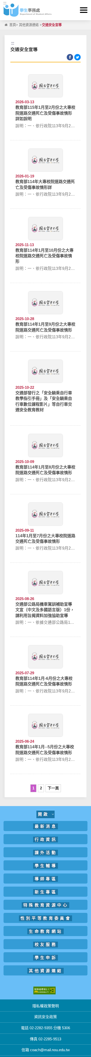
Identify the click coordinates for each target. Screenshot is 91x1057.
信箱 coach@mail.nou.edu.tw (45, 1050)
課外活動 (46, 852)
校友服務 (46, 944)
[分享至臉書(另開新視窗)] (70, 57)
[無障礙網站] (44, 990)
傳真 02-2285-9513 (45, 1039)
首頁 (12, 25)
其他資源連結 (29, 25)
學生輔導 (46, 866)
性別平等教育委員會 (46, 918)
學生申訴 (46, 958)
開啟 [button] (45, 814)
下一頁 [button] (53, 788)
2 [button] (41, 788)
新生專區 (46, 892)
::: (4, 3)
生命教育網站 (46, 931)
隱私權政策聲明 (45, 1006)
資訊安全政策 (45, 1017)
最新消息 (46, 826)
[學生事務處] (45, 10)
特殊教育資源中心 (46, 905)
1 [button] (33, 788)
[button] (83, 10)
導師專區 (46, 879)
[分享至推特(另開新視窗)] (77, 57)
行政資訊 (46, 839)
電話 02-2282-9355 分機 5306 (45, 1028)
